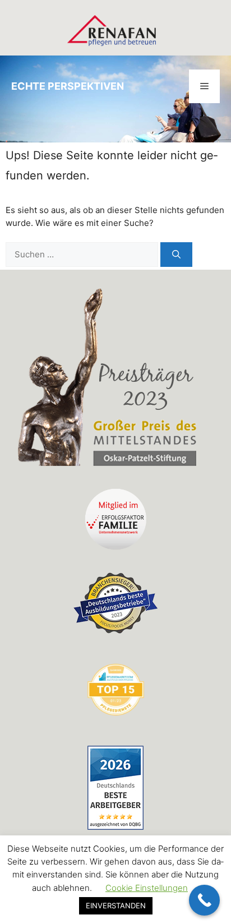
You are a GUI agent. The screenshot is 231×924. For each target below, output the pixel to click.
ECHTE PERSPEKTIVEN (67, 86)
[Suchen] (176, 254)
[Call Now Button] (204, 900)
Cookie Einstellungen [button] (146, 888)
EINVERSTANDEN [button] (116, 905)
